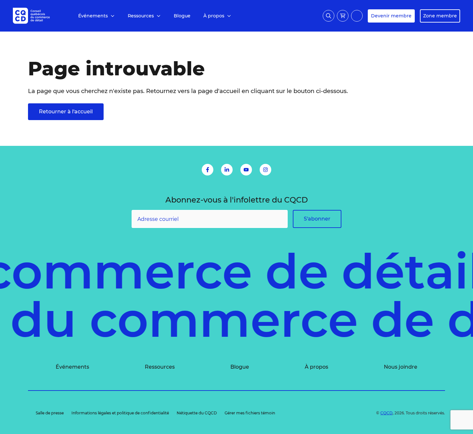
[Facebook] (207, 169)
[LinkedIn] (227, 169)
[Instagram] (265, 169)
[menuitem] (96, 16)
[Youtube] (246, 169)
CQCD (386, 412)
